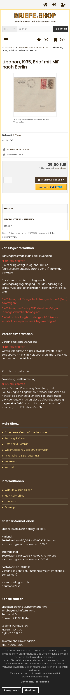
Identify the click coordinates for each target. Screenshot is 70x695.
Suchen (60, 29)
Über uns (10, 501)
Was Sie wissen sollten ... (19, 490)
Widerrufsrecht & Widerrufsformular (26, 450)
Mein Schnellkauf (15, 495)
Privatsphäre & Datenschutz (22, 455)
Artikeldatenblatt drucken (18, 149)
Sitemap (10, 507)
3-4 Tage (17, 135)
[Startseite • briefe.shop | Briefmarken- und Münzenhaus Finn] (35, 18)
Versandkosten (60, 168)
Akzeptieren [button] (11, 690)
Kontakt (9, 467)
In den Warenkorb (51, 180)
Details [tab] (8, 208)
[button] (9, 29)
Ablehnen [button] (30, 690)
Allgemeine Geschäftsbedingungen (26, 432)
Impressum (11, 461)
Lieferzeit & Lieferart (17, 444)
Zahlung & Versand (16, 438)
